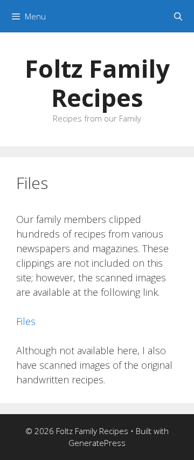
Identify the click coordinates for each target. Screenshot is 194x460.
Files (26, 321)
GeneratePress (97, 442)
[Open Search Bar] (178, 16)
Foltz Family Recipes (97, 83)
